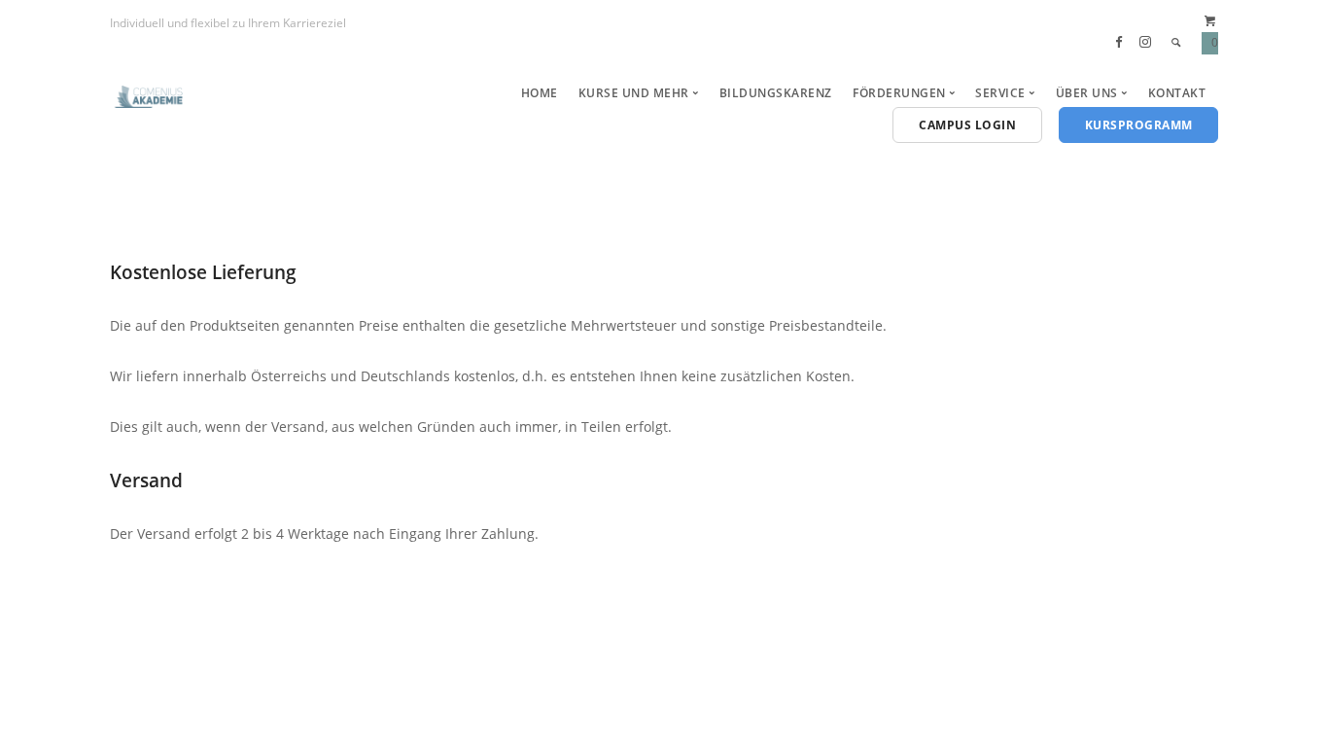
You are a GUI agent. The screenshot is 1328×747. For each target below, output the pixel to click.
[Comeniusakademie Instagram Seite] (1145, 42)
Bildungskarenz (775, 93)
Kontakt (1177, 93)
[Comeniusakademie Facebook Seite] (1119, 42)
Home (539, 93)
